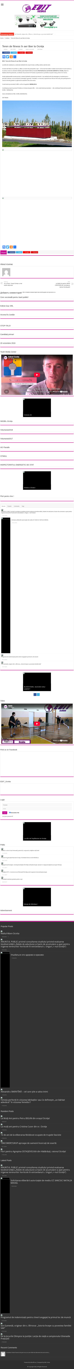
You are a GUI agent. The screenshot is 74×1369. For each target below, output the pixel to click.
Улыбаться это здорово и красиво (27, 955)
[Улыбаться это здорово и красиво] (5, 1020)
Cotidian (7, 38)
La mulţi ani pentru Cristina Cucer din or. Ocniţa (24, 1126)
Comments (16, 506)
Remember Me (14, 812)
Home (1, 38)
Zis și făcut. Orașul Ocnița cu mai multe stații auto (13, 283)
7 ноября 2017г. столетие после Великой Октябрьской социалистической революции (24, 872)
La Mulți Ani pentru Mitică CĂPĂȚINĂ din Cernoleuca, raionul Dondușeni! (62, 284)
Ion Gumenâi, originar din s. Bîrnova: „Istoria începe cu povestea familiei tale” (21, 664)
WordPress (33, 1362)
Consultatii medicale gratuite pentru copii (11, 879)
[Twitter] (38, 694)
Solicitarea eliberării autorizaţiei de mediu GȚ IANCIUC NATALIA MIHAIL (29, 520)
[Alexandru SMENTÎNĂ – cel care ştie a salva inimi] (2, 1090)
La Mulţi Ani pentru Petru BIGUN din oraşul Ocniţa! (25, 1118)
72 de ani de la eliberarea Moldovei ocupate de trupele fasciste (31, 1135)
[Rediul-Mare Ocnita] (2, 931)
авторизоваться (51, 292)
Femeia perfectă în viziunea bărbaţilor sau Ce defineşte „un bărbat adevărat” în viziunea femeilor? (33, 1101)
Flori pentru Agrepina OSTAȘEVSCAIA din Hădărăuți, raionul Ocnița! (33, 1151)
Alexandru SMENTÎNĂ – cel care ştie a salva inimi (24, 1091)
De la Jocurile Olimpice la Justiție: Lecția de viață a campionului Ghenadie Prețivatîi (35, 34)
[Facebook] (35, 694)
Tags (23, 506)
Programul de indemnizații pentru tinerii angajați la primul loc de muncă (19, 656)
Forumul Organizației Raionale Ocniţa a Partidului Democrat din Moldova (20, 857)
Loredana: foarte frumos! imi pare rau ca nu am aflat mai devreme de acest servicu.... (28, 1352)
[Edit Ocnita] (37, 8)
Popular (9, 506)
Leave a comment (30, 49)
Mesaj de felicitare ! (31, 904)
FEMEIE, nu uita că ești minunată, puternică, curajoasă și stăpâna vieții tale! (20, 850)
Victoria (26, 415)
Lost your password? (7, 816)
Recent (3, 506)
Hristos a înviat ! (30, 488)
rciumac (5, 49)
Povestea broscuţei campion (34, 689)
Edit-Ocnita (47, 1362)
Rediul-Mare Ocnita (10, 933)
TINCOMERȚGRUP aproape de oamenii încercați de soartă (28, 1143)
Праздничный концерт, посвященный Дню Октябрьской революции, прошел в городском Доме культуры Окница (31, 864)
